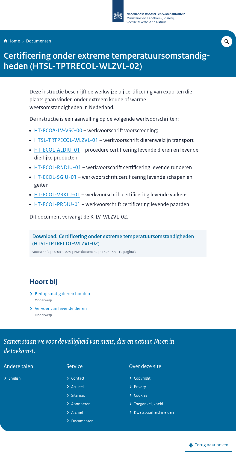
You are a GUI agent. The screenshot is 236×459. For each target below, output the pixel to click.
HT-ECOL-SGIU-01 (55, 177)
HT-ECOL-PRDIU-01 (57, 204)
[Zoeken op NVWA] (226, 41)
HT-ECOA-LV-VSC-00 (58, 130)
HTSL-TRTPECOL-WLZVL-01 (66, 140)
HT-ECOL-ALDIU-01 (57, 150)
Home (14, 41)
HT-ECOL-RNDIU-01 (57, 167)
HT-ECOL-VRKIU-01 (57, 194)
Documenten (38, 41)
